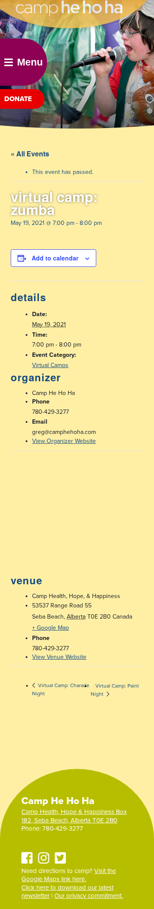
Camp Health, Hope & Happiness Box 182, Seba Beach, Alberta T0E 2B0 (74, 816)
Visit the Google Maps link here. (68, 875)
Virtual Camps (50, 365)
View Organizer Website (64, 441)
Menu (30, 62)
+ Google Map (50, 627)
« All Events (30, 153)
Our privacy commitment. (88, 896)
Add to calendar (55, 258)
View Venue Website (59, 657)
